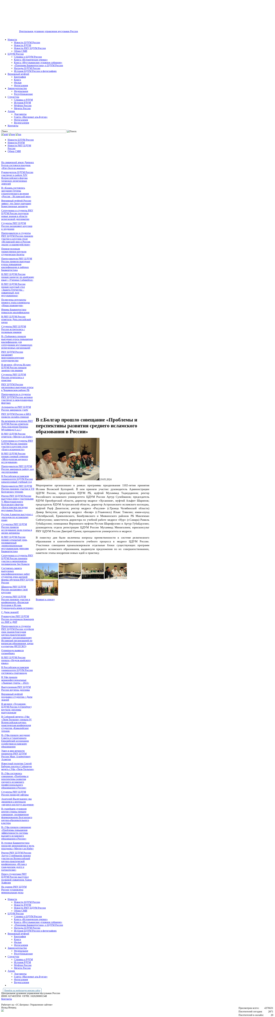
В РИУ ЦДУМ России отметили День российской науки (16, 319)
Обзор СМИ (20, 51)
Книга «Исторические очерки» (31, 59)
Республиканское (23, 94)
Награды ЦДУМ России (27, 68)
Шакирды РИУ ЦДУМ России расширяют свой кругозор (14, 589)
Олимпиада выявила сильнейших (12, 652)
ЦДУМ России (16, 54)
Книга (17, 79)
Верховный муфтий (18, 74)
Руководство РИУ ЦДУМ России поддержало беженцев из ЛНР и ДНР (17, 619)
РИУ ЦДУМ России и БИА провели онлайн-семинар (16, 415)
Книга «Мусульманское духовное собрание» (38, 62)
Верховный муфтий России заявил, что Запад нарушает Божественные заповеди (16, 203)
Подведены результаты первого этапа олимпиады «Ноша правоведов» (15, 302)
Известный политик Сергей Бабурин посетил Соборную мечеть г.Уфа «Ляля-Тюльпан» (17, 766)
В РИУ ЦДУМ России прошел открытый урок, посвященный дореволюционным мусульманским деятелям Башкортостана (15, 544)
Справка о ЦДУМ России (28, 56)
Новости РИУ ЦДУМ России (30, 48)
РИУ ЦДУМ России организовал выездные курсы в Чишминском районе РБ (17, 387)
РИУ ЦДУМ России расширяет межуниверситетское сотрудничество (12, 356)
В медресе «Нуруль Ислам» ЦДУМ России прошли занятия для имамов (16, 367)
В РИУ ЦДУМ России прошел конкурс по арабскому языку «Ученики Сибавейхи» (17, 277)
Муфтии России (23, 105)
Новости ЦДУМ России (27, 42)
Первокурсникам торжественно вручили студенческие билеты (13, 251)
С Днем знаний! (10, 612)
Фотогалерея (21, 85)
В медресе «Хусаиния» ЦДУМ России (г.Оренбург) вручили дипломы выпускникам (16, 708)
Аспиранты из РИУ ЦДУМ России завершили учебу (16, 408)
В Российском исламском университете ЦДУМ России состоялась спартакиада (17, 670)
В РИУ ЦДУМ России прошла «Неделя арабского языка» (16, 660)
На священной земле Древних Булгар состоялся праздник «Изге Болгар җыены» (17, 165)
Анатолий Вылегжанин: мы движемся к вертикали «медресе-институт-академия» (17, 802)
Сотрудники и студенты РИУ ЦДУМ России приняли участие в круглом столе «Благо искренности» (17, 445)
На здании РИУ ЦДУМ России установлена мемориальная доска (14, 889)
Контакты (13, 125)
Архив (11, 111)
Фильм (17, 82)
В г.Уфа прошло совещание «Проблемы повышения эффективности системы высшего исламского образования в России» (16, 833)
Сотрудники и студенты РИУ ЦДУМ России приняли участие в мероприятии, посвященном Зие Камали (17, 559)
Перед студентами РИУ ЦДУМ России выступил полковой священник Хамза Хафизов (16, 878)
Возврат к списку (45, 599)
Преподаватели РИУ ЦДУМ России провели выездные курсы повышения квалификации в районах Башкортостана (16, 264)
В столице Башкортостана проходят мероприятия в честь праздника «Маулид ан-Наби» (17, 845)
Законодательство (17, 88)
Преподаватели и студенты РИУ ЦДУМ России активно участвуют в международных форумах (17, 398)
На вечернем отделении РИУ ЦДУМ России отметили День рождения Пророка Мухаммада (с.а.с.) (17, 425)
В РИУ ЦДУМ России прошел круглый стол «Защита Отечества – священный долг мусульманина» (13, 290)
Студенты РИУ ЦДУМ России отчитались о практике (13, 377)
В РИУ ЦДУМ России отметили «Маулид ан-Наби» (17, 435)
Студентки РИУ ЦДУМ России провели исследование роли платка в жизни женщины (16, 528)
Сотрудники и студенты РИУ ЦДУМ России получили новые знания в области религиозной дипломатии (17, 214)
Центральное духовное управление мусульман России (48, 31)
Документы (20, 114)
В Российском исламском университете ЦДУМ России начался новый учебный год (17, 479)
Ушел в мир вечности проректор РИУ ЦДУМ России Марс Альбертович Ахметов (15, 755)
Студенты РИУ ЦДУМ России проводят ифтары (15, 793)
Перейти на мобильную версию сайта (22, 990)
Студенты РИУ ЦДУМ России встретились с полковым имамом (13, 329)
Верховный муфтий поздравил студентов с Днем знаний (16, 697)
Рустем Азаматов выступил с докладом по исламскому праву (17, 517)
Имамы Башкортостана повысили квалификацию (15, 311)
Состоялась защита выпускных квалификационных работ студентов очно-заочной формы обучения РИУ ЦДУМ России (17, 575)
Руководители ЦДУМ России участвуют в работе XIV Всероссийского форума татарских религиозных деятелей (17, 178)
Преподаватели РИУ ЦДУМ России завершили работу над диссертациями (17, 469)
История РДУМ (22, 102)
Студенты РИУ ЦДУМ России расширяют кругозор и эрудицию (16, 226)
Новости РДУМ (22, 45)
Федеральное (21, 91)
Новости (12, 39)
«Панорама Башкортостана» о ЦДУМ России (38, 65)
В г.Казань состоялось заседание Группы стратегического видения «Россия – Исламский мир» (16, 192)
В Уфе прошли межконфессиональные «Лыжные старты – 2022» (15, 680)
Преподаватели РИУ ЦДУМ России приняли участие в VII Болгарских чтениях (17, 489)
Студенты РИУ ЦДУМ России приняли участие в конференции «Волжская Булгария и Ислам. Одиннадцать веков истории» (17, 602)
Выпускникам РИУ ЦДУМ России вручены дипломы (16, 688)
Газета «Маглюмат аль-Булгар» (31, 117)
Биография (20, 76)
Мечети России (22, 108)
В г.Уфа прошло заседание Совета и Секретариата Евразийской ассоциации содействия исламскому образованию (15, 741)
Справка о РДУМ (23, 99)
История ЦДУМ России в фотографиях (35, 71)
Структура (13, 97)
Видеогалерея (21, 122)
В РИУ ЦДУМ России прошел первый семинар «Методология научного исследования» (14, 458)
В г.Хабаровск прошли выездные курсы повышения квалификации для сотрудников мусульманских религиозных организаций (17, 342)
